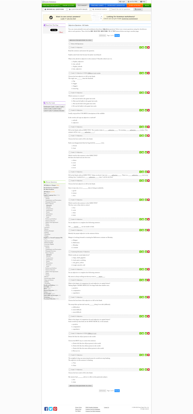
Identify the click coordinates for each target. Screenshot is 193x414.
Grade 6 (55, 108)
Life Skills (46, 286)
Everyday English (49, 244)
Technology (47, 297)
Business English (48, 242)
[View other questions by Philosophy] (143, 93)
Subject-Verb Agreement (52, 222)
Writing (46, 236)
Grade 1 (53, 106)
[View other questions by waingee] (143, 333)
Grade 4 (46, 108)
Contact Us (106, 407)
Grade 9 (50, 110)
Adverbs (48, 207)
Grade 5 (50, 108)
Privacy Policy (78, 407)
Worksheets (51, 5)
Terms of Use (78, 409)
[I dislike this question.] (148, 47)
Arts (45, 193)
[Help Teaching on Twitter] (51, 409)
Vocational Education (49, 298)
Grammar (46, 196)
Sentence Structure (50, 220)
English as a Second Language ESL (53, 237)
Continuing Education (58, 110)
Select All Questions (77, 44)
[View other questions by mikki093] (143, 355)
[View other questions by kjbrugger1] (143, 219)
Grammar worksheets (129, 19)
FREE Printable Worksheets (92, 407)
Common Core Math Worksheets (93, 411)
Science (46, 292)
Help (143, 1)
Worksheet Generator (116, 5)
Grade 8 (46, 110)
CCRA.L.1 (90, 73)
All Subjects (47, 191)
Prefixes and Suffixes (51, 219)
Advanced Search (100, 9)
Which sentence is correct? (76, 96)
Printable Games (97, 5)
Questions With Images (79, 9)
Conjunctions (49, 208)
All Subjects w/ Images (50, 185)
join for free (71, 19)
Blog (147, 5)
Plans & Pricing (135, 5)
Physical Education (49, 290)
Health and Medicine (49, 285)
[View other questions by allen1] (143, 110)
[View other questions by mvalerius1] (143, 152)
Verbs (47, 217)
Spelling (46, 232)
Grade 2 (58, 106)
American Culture (49, 241)
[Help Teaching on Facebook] (46, 409)
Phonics (46, 229)
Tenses (47, 224)
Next (116, 35)
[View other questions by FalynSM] (143, 127)
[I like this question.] (146, 47)
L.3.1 (94, 73)
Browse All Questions (55, 9)
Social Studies (47, 293)
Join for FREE (133, 1)
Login (123, 1)
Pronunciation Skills (49, 278)
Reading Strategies (49, 230)
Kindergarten (47, 106)
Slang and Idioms (48, 280)
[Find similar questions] (140, 47)
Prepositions (49, 214)
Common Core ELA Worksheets (93, 409)
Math (45, 288)
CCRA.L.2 (90, 333)
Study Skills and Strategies (51, 295)
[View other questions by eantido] (143, 73)
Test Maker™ (82, 5)
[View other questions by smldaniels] (143, 181)
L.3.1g (98, 73)
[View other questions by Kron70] (143, 252)
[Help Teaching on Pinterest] (55, 409)
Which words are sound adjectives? (79, 255)
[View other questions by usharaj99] (143, 47)
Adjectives (49, 205)
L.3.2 (94, 333)
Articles (47, 198)
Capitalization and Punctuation (53, 200)
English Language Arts (50, 195)
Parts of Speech (49, 203)
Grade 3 (62, 106)
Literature (46, 227)
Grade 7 (59, 108)
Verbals (47, 225)
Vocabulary (47, 234)
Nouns (48, 212)
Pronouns (48, 215)
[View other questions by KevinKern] (143, 230)
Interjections (49, 210)
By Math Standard (49, 189)
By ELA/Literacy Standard (51, 187)
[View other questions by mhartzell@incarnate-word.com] (143, 136)
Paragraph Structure (51, 202)
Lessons (68, 5)
